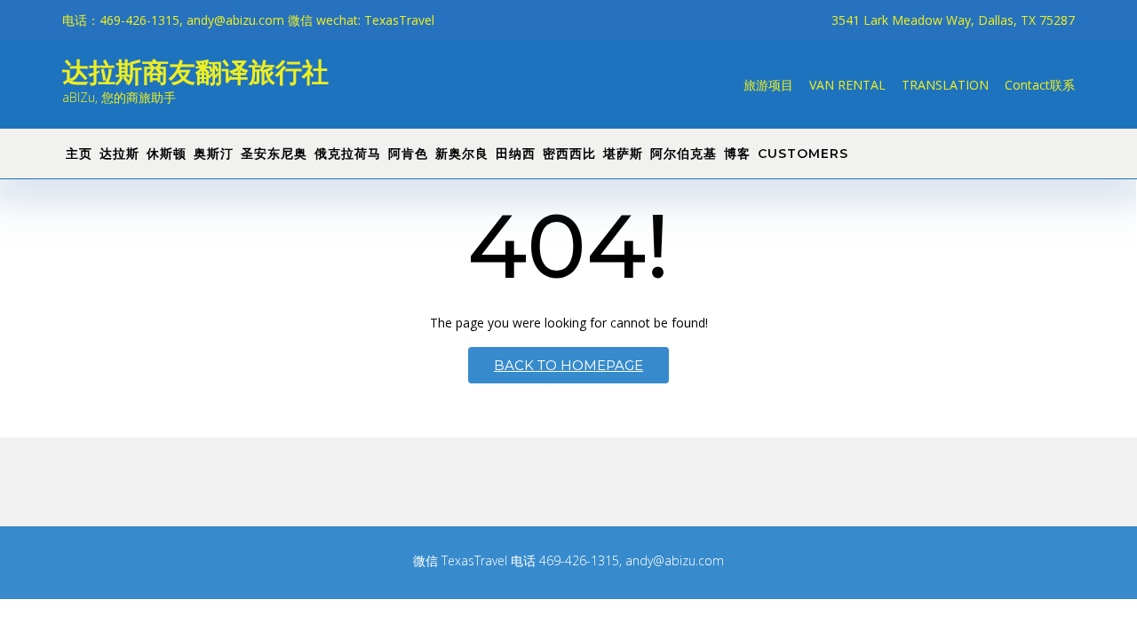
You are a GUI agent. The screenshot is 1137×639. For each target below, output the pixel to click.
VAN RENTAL (847, 84)
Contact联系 (1040, 84)
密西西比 (569, 154)
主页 (79, 154)
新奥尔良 (462, 154)
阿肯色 (408, 154)
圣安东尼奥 (274, 154)
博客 (737, 154)
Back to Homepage (568, 365)
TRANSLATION (945, 84)
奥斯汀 (214, 154)
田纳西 (516, 154)
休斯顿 (167, 154)
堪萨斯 (623, 154)
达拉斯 (119, 154)
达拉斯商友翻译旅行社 (195, 70)
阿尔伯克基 (683, 154)
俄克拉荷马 (347, 154)
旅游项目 (768, 84)
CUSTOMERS (803, 154)
